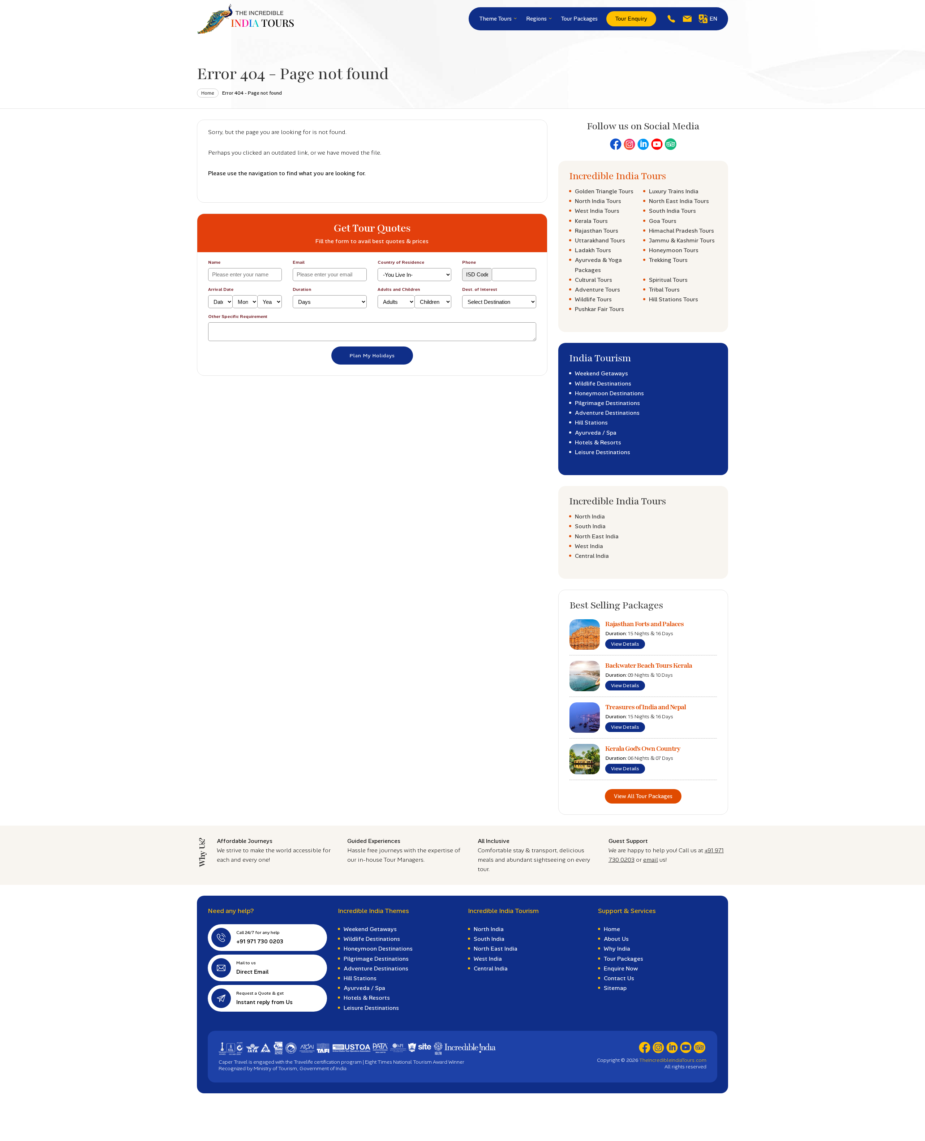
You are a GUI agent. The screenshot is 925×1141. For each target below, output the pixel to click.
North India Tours (598, 201)
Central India (592, 556)
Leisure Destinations (602, 452)
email (650, 860)
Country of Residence (401, 262)
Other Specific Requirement (237, 316)
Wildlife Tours (593, 299)
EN (713, 18)
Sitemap (615, 988)
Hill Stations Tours (673, 299)
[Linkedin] (643, 144)
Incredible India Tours (617, 176)
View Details (625, 644)
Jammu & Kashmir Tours (682, 240)
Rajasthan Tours (596, 230)
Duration (302, 289)
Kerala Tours (591, 221)
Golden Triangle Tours (604, 191)
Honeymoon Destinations (609, 393)
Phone (469, 262)
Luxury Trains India (673, 191)
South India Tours (672, 211)
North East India (597, 536)
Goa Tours (662, 221)
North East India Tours (679, 201)
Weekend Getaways (601, 373)
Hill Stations (591, 422)
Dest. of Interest (479, 289)
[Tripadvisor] (670, 144)
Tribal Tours (664, 289)
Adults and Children (399, 289)
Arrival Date (220, 289)
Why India (617, 948)
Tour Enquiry (631, 18)
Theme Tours (496, 18)
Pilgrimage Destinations (607, 403)
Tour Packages (579, 18)
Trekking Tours (668, 260)
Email (299, 262)
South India (590, 526)
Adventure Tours (597, 289)
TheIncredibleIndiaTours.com (672, 1060)
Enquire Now (621, 968)
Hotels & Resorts (598, 442)
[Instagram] (629, 144)
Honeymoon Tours (673, 250)
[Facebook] (615, 144)
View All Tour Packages (643, 796)
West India (589, 546)
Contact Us (619, 978)
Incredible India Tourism (503, 911)
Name (214, 262)
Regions (537, 18)
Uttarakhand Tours (600, 240)
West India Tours (597, 211)
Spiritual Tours (668, 280)
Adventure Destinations (607, 413)
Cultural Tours (593, 280)
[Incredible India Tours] (245, 19)
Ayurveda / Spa (595, 432)
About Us (616, 939)
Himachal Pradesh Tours (681, 230)
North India (590, 516)
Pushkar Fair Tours (599, 309)
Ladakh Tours (593, 250)
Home (207, 93)
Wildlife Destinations (603, 383)
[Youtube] (657, 144)
